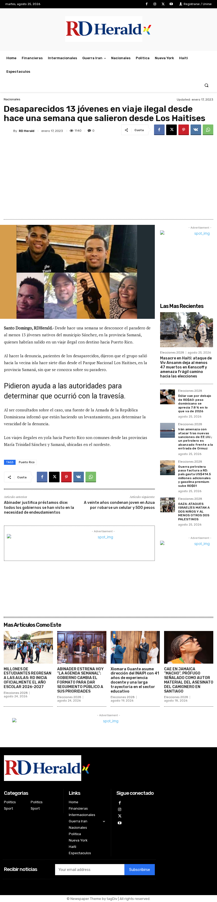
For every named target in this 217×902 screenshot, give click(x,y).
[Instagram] (155, 4)
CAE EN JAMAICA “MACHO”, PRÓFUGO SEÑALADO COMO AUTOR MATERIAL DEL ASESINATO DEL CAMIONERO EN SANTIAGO (188, 680)
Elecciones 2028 (172, 352)
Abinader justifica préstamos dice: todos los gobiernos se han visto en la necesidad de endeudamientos (39, 507)
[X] (163, 4)
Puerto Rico (27, 462)
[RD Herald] (8, 131)
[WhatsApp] (208, 129)
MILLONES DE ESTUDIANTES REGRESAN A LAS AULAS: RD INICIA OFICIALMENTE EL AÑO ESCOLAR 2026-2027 (27, 678)
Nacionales (12, 99)
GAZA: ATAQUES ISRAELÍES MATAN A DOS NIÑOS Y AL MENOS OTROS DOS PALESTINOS (194, 511)
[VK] (196, 129)
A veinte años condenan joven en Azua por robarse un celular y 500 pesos (119, 505)
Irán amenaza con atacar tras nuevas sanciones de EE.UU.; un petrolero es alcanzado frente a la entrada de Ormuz (195, 438)
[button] (206, 85)
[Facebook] (146, 4)
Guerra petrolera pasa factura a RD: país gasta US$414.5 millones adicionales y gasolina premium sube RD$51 (194, 476)
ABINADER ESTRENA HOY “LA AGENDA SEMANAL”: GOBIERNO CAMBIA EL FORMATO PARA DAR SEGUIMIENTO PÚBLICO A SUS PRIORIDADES (80, 680)
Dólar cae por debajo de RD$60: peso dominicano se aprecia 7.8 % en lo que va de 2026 (194, 403)
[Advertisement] (108, 177)
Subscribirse (139, 869)
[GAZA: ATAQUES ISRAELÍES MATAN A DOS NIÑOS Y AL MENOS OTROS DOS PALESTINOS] (167, 504)
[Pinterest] (183, 129)
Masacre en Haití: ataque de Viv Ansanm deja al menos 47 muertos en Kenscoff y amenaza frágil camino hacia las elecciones (186, 367)
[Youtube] (171, 4)
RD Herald (26, 130)
